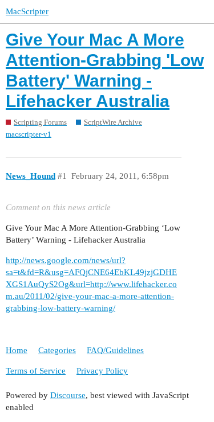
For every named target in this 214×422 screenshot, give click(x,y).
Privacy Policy (102, 370)
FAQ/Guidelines (115, 350)
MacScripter (27, 11)
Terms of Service (36, 370)
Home (16, 350)
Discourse (68, 395)
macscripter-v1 (28, 134)
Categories (57, 350)
